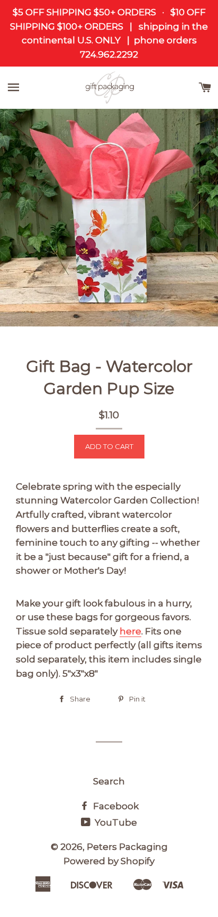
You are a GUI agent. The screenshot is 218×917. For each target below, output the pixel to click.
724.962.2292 (109, 54)
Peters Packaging (127, 846)
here (130, 631)
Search (109, 781)
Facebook (115, 806)
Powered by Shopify (109, 861)
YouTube (115, 822)
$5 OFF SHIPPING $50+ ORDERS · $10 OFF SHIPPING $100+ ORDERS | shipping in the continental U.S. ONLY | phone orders (109, 26)
